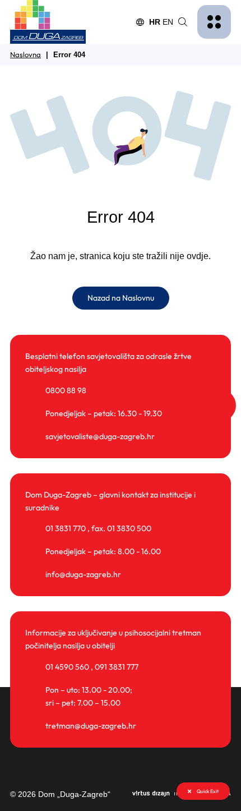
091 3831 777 (116, 667)
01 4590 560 (67, 667)
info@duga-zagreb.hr (83, 574)
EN (168, 21)
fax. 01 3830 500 (121, 528)
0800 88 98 (65, 390)
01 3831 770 (65, 528)
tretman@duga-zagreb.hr (90, 726)
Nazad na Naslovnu (120, 298)
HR (154, 21)
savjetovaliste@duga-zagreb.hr (100, 436)
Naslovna (25, 54)
